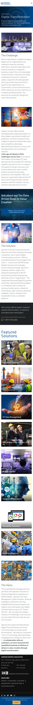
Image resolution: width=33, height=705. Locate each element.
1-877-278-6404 (20, 665)
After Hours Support (7, 686)
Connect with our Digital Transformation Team (16, 211)
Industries (12, 680)
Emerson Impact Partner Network (11, 683)
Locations (21, 680)
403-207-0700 (9, 662)
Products (4, 680)
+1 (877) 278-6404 (10, 320)
